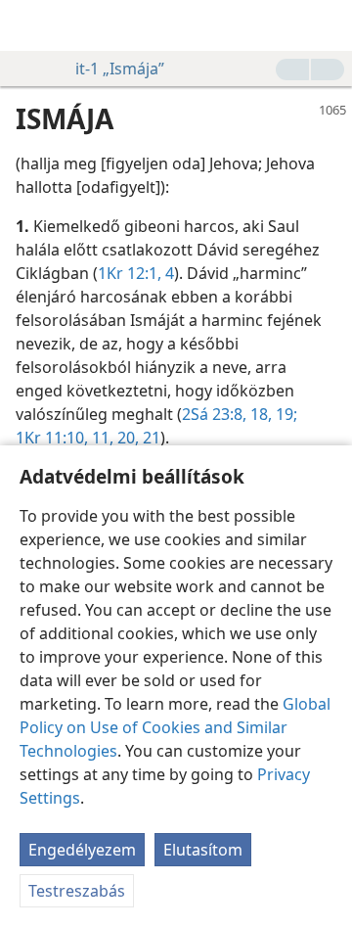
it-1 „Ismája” (119, 68)
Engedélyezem (82, 849)
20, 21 (136, 437)
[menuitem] (29, 25)
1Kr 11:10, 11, (64, 437)
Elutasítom (202, 849)
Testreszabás (76, 891)
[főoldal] (29, 25)
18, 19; (271, 414)
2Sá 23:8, (214, 414)
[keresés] (327, 25)
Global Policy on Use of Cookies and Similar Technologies (175, 727)
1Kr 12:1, (129, 273)
